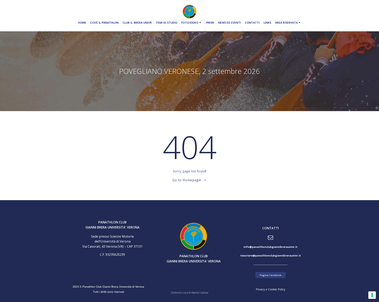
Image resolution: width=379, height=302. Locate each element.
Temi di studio (166, 22)
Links (267, 22)
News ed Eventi (229, 22)
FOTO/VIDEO (189, 22)
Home (82, 22)
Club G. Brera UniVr (137, 22)
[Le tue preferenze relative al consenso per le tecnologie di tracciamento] (372, 295)
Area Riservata (286, 22)
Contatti (252, 22)
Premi (210, 22)
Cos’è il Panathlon (104, 22)
